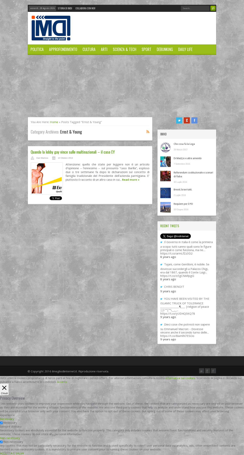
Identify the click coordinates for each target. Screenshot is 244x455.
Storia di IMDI (65, 8)
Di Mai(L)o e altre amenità (187, 158)
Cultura (89, 49)
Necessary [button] (7, 419)
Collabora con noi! (85, 8)
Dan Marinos (42, 158)
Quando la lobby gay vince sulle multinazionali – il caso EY (73, 152)
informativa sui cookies (180, 378)
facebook (194, 120)
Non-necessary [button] (10, 438)
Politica (37, 49)
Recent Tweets (169, 226)
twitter (179, 120)
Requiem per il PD (183, 203)
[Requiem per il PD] (165, 207)
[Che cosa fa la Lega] (165, 147)
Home (54, 122)
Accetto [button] (62, 382)
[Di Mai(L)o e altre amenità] (165, 161)
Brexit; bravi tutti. (183, 189)
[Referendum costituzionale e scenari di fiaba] (165, 176)
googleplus (187, 120)
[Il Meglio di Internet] (51, 36)
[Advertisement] (122, 88)
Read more (130, 179)
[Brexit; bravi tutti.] (165, 193)
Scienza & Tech (124, 49)
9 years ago (168, 291)
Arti (104, 49)
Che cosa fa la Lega (184, 144)
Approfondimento (63, 49)
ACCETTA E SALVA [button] (12, 453)
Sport (146, 49)
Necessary (10, 422)
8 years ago (168, 257)
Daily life (185, 49)
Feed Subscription (147, 131)
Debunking (165, 49)
